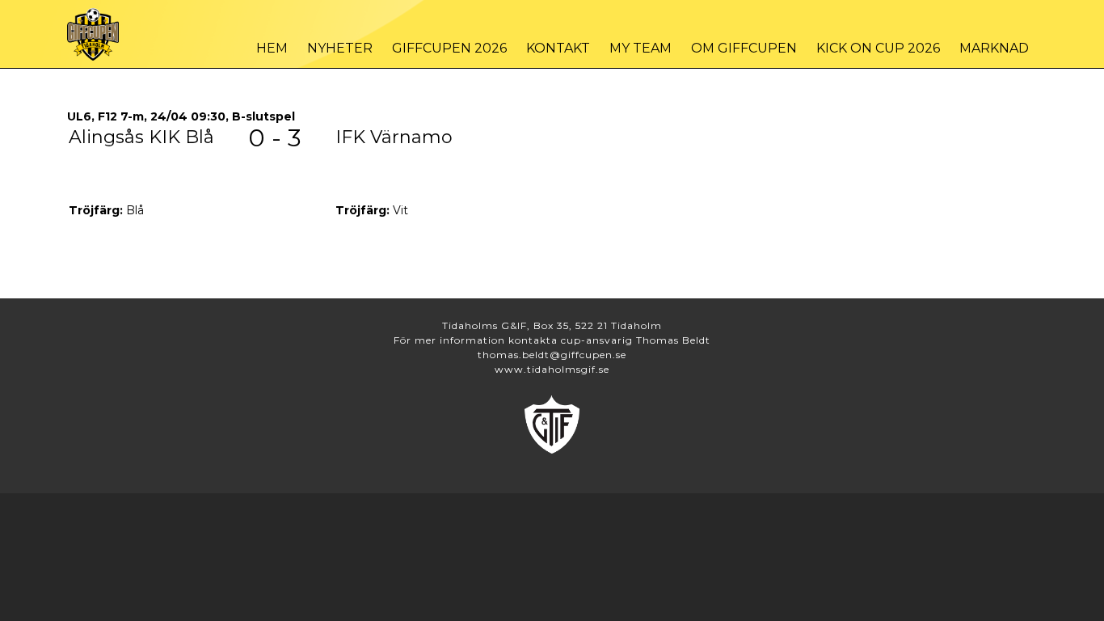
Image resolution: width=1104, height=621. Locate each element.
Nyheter (340, 48)
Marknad (994, 48)
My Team (640, 48)
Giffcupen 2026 (449, 48)
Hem (272, 48)
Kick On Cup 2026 (878, 48)
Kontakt (558, 48)
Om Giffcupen (744, 48)
